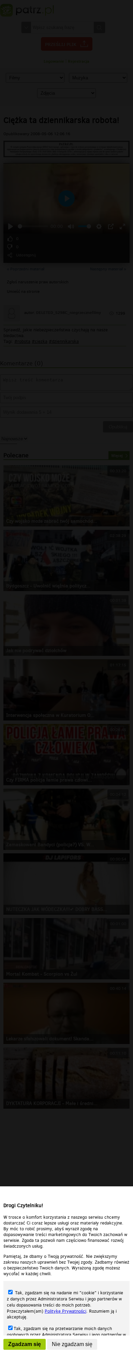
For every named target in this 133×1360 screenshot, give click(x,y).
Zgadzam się (24, 1344)
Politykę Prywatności (65, 1311)
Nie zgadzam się (72, 1344)
